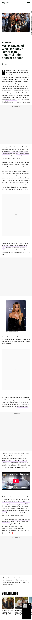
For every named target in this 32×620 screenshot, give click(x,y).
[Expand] (24, 604)
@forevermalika (6, 533)
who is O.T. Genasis (11, 99)
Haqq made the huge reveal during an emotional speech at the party (15, 245)
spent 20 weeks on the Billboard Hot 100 (14, 460)
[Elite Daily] (5, 3)
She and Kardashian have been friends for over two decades (15, 151)
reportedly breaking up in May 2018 (17, 504)
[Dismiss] (29, 604)
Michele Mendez (8, 63)
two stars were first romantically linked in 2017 (16, 501)
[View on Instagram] (16, 215)
